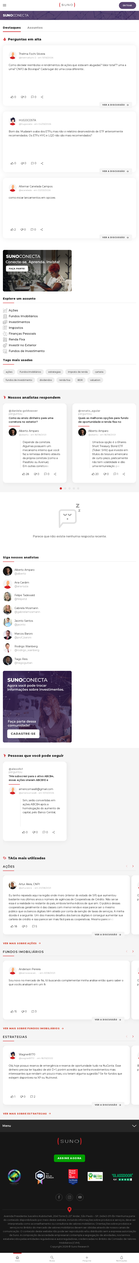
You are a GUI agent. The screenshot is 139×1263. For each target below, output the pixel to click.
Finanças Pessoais (22, 333)
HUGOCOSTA (27, 120)
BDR (80, 380)
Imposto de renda (78, 372)
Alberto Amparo (29, 431)
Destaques (12, 27)
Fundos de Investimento (27, 351)
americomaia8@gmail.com (36, 789)
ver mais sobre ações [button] (20, 943)
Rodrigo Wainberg (26, 646)
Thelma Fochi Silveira (32, 53)
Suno (16, 15)
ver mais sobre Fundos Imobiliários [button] (31, 1028)
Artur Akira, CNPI (29, 884)
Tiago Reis (21, 659)
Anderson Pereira (30, 969)
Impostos (16, 328)
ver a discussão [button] (113, 105)
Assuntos (35, 27)
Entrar (127, 5)
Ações (13, 310)
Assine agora (70, 1158)
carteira (99, 372)
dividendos (46, 380)
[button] (12, 97)
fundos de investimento (19, 380)
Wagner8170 (27, 1054)
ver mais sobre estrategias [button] (25, 1113)
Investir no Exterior (22, 345)
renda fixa (64, 380)
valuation (95, 380)
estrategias (54, 372)
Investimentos (19, 322)
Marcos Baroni (23, 633)
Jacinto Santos (23, 620)
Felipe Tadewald (24, 595)
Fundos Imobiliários (23, 316)
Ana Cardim (21, 582)
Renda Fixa (17, 339)
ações (9, 372)
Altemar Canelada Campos (35, 186)
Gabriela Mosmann (26, 608)
